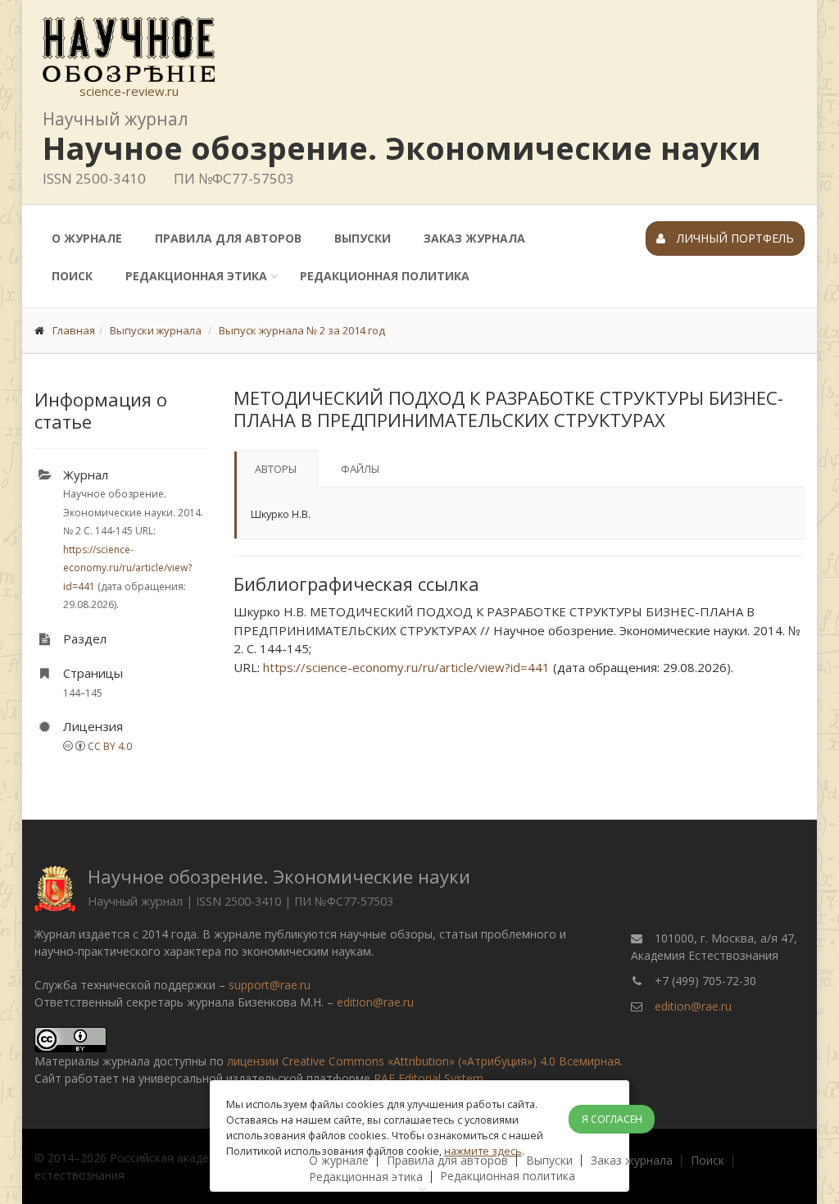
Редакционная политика (384, 276)
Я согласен (612, 1119)
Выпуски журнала (156, 330)
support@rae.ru (270, 985)
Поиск (72, 276)
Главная (73, 330)
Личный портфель (733, 238)
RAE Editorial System (428, 1078)
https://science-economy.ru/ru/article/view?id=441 (127, 568)
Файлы (360, 468)
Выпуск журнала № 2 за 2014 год (302, 330)
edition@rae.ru (375, 1002)
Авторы (276, 468)
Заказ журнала (474, 238)
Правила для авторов (228, 238)
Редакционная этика (196, 276)
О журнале (87, 238)
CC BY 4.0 (110, 746)
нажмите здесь (483, 1150)
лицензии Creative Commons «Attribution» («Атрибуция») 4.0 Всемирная (423, 1061)
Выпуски (362, 238)
